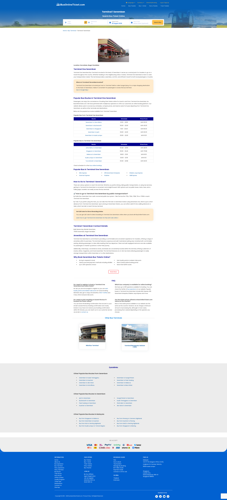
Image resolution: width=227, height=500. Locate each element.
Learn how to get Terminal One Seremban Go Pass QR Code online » (97, 218)
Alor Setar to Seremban (124, 405)
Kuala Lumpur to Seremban (93, 158)
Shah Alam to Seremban (124, 403)
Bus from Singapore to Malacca (89, 418)
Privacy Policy (87, 496)
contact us (84, 312)
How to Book (117, 462)
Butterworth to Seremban (87, 400)
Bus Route (58, 472)
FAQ (115, 460)
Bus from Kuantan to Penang (126, 421)
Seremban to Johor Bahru (94, 122)
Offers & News (59, 477)
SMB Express (133, 175)
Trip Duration (117, 464)
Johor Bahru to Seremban (94, 148)
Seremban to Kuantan (86, 380)
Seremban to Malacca (124, 383)
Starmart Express (84, 175)
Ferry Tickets (153, 6)
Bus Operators (59, 464)
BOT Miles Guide (118, 468)
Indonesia (116, 480)
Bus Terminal (72, 31)
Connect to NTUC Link (120, 472)
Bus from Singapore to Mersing (126, 426)
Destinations (58, 483)
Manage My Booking (120, 466)
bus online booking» (96, 165)
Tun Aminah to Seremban (94, 161)
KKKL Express (83, 173)
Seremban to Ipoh (93, 132)
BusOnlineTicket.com (76, 496)
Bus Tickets (132, 6)
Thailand (116, 478)
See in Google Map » (82, 90)
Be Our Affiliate (88, 474)
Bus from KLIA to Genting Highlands (90, 423)
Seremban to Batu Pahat (124, 385)
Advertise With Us (89, 480)
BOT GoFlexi (103, 293)
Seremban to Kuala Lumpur (93, 135)
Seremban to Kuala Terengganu (89, 378)
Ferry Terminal (59, 470)
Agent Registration (89, 476)
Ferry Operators (59, 468)
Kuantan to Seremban (86, 405)
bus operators (131, 289)
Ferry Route (58, 475)
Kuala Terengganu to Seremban (127, 400)
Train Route (58, 474)
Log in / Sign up (164, 2)
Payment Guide (118, 470)
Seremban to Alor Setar (86, 383)
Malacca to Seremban (94, 154)
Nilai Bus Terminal (92, 345)
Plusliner (106, 175)
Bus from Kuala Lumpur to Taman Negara (92, 426)
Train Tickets (165, 6)
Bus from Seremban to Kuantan (89, 421)
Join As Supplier (89, 478)
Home (123, 6)
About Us (57, 462)
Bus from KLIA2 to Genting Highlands (128, 423)
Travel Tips (58, 481)
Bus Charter (87, 468)
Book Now (113, 272)
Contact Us (58, 485)
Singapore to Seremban (93, 151)
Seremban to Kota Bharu (86, 385)
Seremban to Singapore (93, 129)
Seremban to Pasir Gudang (125, 380)
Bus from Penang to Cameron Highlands (129, 418)
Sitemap (57, 487)
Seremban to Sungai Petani (125, 378)
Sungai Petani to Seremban (125, 398)
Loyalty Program (60, 479)
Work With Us (88, 482)
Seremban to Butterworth (94, 125)
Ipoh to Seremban (84, 398)
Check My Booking (151, 2)
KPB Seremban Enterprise (112, 173)
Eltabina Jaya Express (136, 173)
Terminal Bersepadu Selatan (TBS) (135, 346)
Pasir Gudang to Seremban (87, 403)
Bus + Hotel (142, 6)
